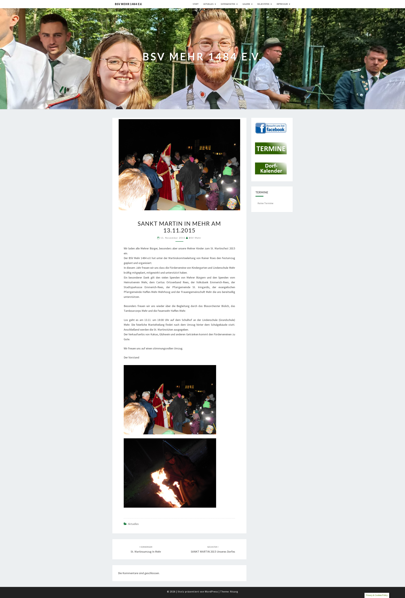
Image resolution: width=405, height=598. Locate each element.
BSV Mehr (195, 237)
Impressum (282, 4)
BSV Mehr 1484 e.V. (128, 4)
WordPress (211, 591)
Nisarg (234, 591)
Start (196, 4)
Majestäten (263, 4)
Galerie (246, 4)
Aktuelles (208, 4)
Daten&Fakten (228, 4)
